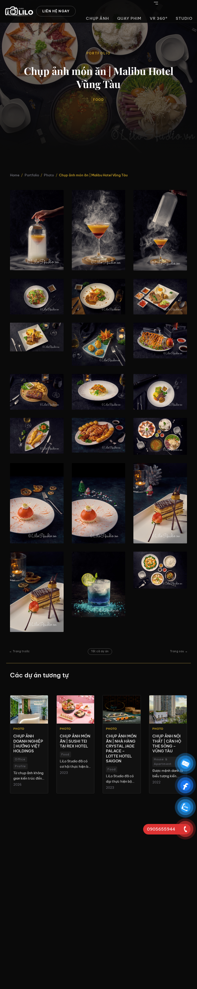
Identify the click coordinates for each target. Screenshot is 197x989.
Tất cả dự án (100, 651)
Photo (49, 175)
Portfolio (32, 175)
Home (14, 175)
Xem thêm (29, 744)
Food (98, 100)
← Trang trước (19, 651)
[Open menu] (156, 3)
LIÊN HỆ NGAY (56, 11)
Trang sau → (179, 651)
